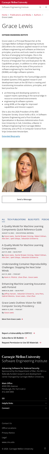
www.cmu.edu (8, 442)
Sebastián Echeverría (29, 238)
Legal (4, 437)
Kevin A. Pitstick (10, 277)
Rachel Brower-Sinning (24, 236)
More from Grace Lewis (11, 319)
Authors (37, 15)
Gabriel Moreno (8, 296)
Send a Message (24, 199)
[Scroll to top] (45, 448)
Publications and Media (20, 15)
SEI (3, 398)
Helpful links (7, 403)
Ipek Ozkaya (16, 238)
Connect (5, 408)
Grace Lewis (9, 236)
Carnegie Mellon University (21, 449)
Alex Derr (6, 238)
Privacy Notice (8, 432)
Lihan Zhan (22, 277)
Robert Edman (41, 236)
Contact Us (7, 423)
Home (4, 15)
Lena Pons (39, 294)
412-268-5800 (8, 392)
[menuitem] (16, 7)
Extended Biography (11, 136)
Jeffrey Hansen (10, 294)
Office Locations (9, 428)
